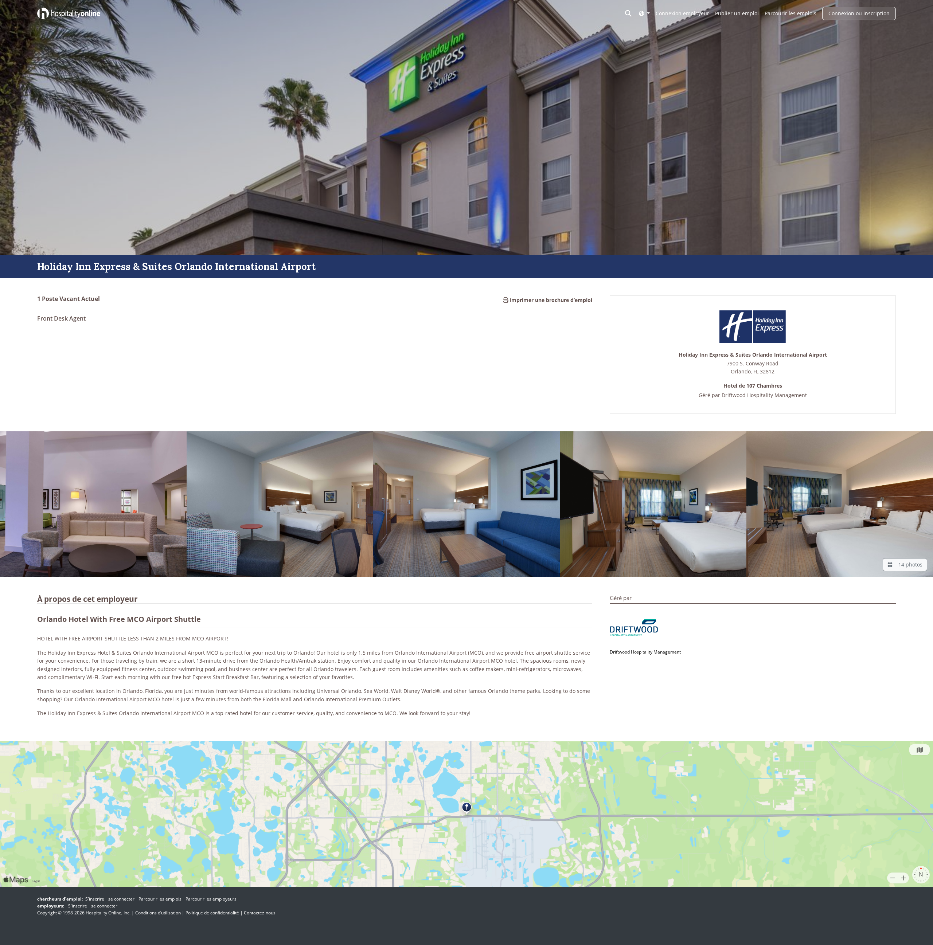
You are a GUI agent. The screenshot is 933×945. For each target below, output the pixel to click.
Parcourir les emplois (790, 13)
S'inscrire (94, 899)
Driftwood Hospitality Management (764, 395)
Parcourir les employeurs (211, 899)
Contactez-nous (260, 913)
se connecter (121, 899)
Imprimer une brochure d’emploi (550, 300)
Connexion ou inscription (859, 13)
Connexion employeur (682, 13)
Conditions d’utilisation (158, 913)
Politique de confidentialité (212, 913)
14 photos (908, 564)
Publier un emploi (737, 13)
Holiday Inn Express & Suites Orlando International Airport (753, 355)
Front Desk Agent (61, 318)
